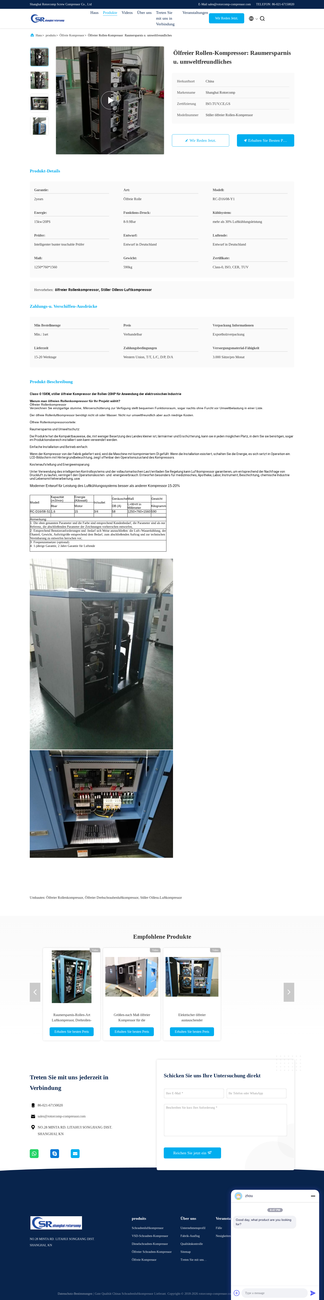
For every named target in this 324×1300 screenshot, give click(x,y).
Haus (94, 12)
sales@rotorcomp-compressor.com (62, 1116)
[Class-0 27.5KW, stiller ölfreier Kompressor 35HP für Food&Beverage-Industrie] (192, 976)
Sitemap (186, 1251)
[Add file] (237, 1293)
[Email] (81, 1157)
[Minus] (313, 1196)
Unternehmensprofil (193, 1228)
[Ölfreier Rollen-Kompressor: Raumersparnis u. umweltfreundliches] (110, 100)
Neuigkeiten (223, 1236)
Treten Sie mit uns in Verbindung (165, 18)
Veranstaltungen (193, 12)
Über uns (144, 12)
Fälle (219, 1228)
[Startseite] (47, 18)
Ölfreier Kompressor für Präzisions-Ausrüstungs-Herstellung (252, 1020)
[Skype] (60, 1157)
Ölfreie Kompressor (72, 35)
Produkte (110, 12)
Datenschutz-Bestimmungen (75, 1293)
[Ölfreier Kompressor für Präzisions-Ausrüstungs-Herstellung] (252, 976)
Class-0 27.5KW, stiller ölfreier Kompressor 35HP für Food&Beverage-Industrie (192, 1020)
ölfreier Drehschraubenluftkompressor (111, 897)
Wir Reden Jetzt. (226, 18)
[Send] (313, 1293)
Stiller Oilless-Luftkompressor (161, 897)
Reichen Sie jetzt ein (190, 1153)
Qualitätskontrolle (192, 1244)
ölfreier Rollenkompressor (64, 897)
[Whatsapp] (40, 1157)
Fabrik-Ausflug (190, 1236)
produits (51, 35)
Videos (127, 12)
